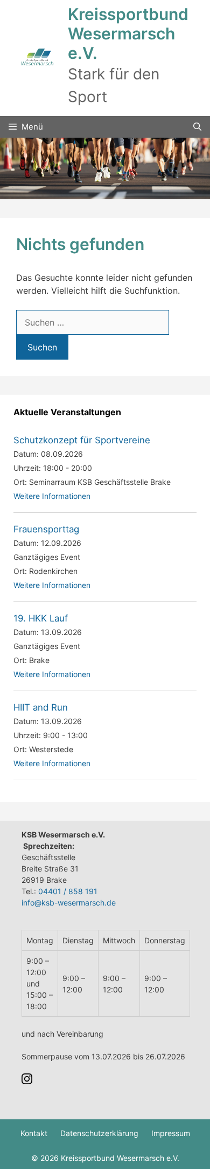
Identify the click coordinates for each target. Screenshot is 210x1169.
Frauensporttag (46, 529)
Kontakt (33, 1133)
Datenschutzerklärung (99, 1133)
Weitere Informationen (51, 496)
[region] (105, 168)
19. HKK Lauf (40, 618)
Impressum (170, 1133)
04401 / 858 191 (67, 891)
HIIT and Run (40, 707)
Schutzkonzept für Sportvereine (81, 440)
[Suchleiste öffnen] (197, 127)
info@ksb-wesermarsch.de (69, 902)
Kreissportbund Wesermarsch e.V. (128, 33)
